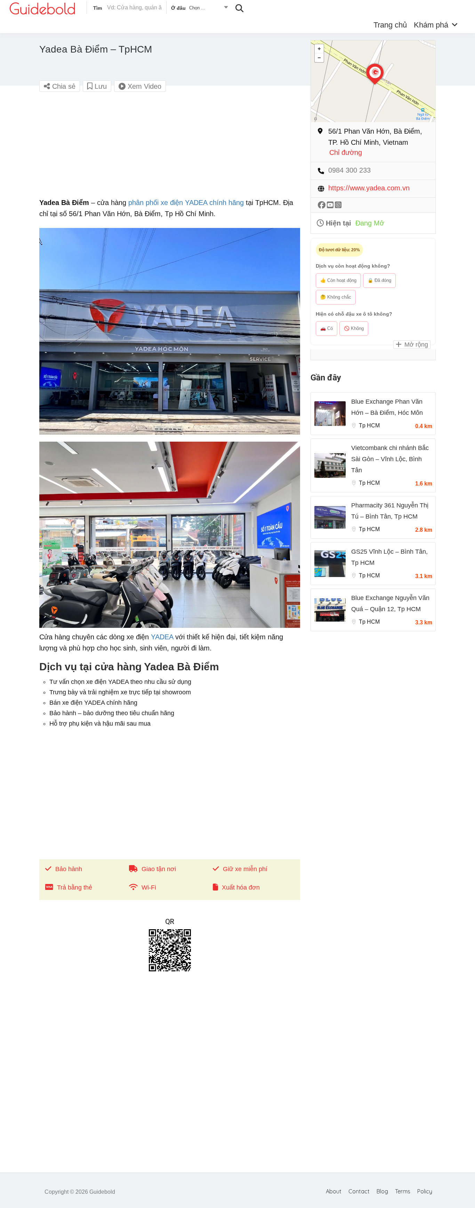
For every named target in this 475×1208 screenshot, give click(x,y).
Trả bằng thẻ (74, 887)
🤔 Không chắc (335, 297)
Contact (359, 1191)
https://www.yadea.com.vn (369, 188)
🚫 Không (354, 328)
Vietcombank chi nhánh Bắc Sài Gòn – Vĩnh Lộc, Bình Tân (390, 459)
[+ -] (373, 81)
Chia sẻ (62, 86)
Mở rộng (415, 344)
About (333, 1191)
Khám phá (431, 25)
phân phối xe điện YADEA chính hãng (186, 202)
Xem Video (143, 86)
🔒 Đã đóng (379, 280)
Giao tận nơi (159, 869)
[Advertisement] (169, 148)
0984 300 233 (349, 170)
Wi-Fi (149, 887)
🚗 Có (326, 328)
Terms (402, 1191)
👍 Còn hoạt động (338, 280)
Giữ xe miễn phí (245, 869)
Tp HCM (369, 425)
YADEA (162, 637)
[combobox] (199, 9)
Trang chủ (390, 25)
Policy (424, 1191)
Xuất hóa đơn (241, 887)
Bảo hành (68, 869)
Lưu (99, 86)
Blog (382, 1191)
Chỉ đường (345, 152)
